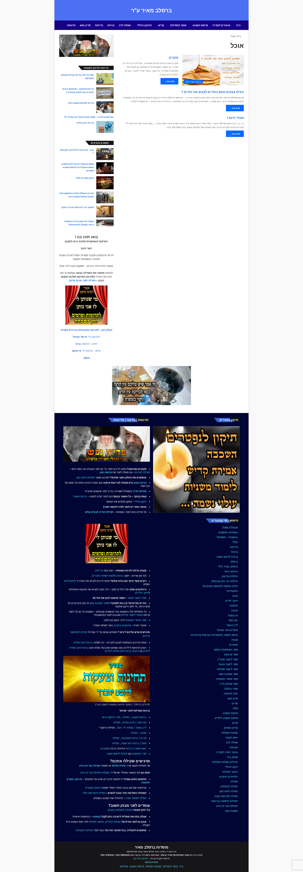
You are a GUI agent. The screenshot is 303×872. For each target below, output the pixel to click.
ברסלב (234, 561)
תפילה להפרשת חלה (94, 792)
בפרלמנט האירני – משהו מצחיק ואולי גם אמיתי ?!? (89, 117)
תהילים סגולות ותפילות (225, 762)
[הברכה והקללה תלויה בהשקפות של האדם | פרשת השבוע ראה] (105, 197)
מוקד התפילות (178, 25)
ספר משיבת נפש (228, 674)
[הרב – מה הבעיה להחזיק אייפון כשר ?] (105, 154)
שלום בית (232, 757)
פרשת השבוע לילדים (226, 718)
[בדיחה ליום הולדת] (105, 127)
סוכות (235, 639)
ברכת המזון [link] (140, 482)
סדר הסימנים (139, 753)
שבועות (234, 747)
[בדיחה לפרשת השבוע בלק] (105, 107)
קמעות (97, 816)
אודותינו (124, 866)
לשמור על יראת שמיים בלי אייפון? (77, 207)
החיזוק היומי (231, 571)
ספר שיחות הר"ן (229, 683)
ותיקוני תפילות (96, 821)
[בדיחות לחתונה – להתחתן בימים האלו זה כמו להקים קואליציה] (105, 93)
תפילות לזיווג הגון (86, 477)
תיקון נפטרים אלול (85, 178)
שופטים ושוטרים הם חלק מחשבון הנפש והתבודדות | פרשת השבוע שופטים (78, 167)
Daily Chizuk (230, 527)
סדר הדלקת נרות (111, 717)
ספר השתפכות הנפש (226, 649)
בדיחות (99, 25)
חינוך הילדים (142, 592)
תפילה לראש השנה (117, 753)
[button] (86, 329)
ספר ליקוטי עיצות (228, 664)
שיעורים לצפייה (221, 25)
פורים (235, 703)
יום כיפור (233, 620)
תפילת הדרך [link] (139, 491)
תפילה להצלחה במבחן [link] (120, 809)
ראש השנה (232, 737)
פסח (235, 708)
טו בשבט (233, 615)
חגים (235, 595)
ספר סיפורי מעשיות (227, 678)
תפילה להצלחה (229, 786)
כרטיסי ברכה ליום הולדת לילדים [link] (122, 651)
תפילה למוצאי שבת (136, 798)
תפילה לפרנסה (142, 472)
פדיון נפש (85, 25)
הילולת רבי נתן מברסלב (224, 581)
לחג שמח (126, 743)
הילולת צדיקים (230, 576)
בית (238, 25)
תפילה (234, 781)
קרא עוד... (169, 81)
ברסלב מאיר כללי (228, 566)
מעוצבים (105, 748)
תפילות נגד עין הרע (227, 806)
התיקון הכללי (144, 25)
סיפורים (233, 644)
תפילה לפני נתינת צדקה (82, 280)
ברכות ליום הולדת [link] (83, 642)
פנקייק (173, 57)
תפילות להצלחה (84, 830)
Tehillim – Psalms (227, 537)
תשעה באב (231, 810)
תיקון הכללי (231, 766)
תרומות (71, 25)
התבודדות (232, 591)
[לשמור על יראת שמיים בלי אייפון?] (105, 211)
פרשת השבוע (200, 25)
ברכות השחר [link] (80, 496)
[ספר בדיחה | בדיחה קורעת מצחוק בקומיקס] (105, 79)
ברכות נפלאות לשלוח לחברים (108, 575)
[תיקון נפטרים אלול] (105, 182)
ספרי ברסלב (231, 688)
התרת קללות (119, 765)
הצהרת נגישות (151, 862)
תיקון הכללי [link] (140, 501)
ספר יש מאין (231, 654)
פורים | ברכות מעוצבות (134, 738)
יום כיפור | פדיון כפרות (134, 722)
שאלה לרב (125, 25)
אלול (235, 542)
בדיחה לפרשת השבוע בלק (81, 103)
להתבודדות (70, 580)
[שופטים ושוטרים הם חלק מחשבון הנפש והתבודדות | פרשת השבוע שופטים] (105, 168)
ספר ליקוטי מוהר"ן (227, 659)
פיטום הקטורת (93, 787)
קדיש (161, 25)
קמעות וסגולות (229, 732)
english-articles (228, 532)
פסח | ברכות (139, 743)
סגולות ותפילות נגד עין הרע (94, 772)
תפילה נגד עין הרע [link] (89, 765)
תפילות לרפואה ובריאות (224, 801)
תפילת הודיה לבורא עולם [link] (99, 512)
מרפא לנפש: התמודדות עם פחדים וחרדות (214, 635)
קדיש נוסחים (231, 727)
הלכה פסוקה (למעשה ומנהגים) (220, 586)
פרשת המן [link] (106, 472)
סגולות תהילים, (113, 821)
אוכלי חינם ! (235, 118)
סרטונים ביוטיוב (122, 625)
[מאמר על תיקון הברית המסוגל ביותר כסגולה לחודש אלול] (105, 223)
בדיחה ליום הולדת (85, 122)
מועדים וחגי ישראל (227, 630)
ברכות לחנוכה (139, 717)
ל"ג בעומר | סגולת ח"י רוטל (131, 727)
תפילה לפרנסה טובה (226, 796)
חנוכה (234, 610)
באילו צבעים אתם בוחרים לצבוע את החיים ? (212, 92)
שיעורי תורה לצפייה (227, 752)
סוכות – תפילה (138, 732)
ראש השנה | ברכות (136, 748)
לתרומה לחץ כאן (140, 858)
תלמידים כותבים (228, 776)
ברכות (110, 25)
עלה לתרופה (231, 693)
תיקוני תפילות (230, 771)
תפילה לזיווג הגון (229, 791)
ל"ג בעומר (232, 625)
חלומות (234, 605)
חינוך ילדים (232, 600)
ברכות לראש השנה (227, 556)
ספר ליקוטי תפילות (227, 669)
